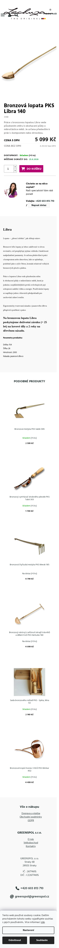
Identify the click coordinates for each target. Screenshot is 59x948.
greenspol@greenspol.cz (32, 896)
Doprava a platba (31, 813)
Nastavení (28, 930)
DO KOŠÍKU (34, 169)
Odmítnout (14, 940)
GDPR (31, 821)
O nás (31, 839)
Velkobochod (31, 843)
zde (43, 922)
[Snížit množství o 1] (15, 170)
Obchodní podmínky (31, 817)
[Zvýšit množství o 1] (15, 167)
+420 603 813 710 (45, 201)
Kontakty (31, 846)
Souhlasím (42, 940)
